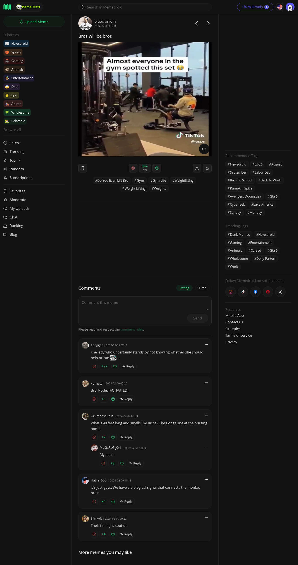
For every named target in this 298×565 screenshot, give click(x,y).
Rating (184, 288)
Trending (17, 151)
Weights (160, 188)
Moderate (18, 199)
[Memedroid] (7, 7)
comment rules (131, 329)
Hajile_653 (99, 480)
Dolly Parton (265, 258)
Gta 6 (274, 196)
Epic (11, 95)
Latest (15, 142)
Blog (13, 234)
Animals (14, 69)
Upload (36, 21)
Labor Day (262, 172)
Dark (12, 86)
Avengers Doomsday (245, 196)
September (238, 172)
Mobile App (234, 315)
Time (202, 288)
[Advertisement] (258, 81)
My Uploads (19, 208)
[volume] (204, 149)
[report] (197, 168)
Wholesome (17, 112)
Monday (256, 212)
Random (17, 168)
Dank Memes (240, 234)
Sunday (235, 212)
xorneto (96, 383)
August (276, 164)
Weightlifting (184, 180)
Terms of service (238, 335)
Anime (13, 103)
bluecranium (105, 21)
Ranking (16, 225)
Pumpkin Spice (241, 188)
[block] (207, 168)
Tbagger (97, 345)
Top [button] (13, 160)
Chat (13, 217)
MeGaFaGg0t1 (110, 447)
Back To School (241, 180)
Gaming (14, 60)
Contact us (234, 322)
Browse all (12, 129)
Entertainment (19, 78)
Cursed (256, 250)
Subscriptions (21, 177)
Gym (140, 180)
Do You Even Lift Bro (112, 180)
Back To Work (271, 180)
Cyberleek (237, 204)
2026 (259, 164)
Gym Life (159, 180)
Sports (13, 52)
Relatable (15, 121)
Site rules (233, 328)
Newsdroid (16, 43)
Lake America (263, 204)
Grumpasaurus (102, 416)
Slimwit (96, 518)
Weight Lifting (135, 188)
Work (234, 266)
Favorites (17, 190)
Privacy (231, 342)
